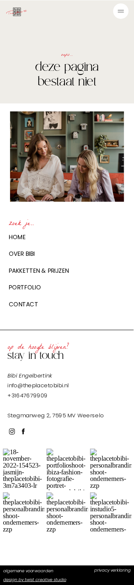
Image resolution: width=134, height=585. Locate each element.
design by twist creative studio (34, 579)
